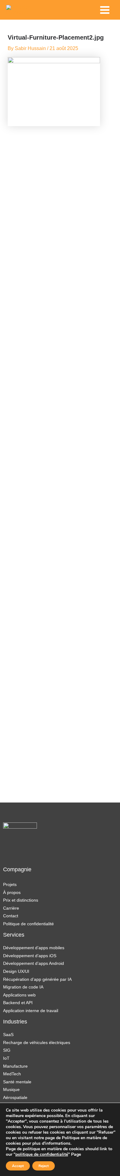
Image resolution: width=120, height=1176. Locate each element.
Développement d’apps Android (33, 963)
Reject (43, 1165)
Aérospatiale (15, 1097)
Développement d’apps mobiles (33, 947)
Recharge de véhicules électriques (36, 1042)
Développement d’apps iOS (29, 955)
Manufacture (15, 1066)
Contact (10, 915)
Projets (10, 884)
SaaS (8, 1034)
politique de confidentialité (41, 1154)
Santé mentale (17, 1081)
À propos (12, 892)
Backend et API (18, 1002)
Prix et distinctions (20, 900)
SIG (6, 1050)
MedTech (12, 1073)
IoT (6, 1058)
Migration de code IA (23, 987)
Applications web (19, 994)
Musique (11, 1089)
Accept (18, 1165)
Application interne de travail (30, 1010)
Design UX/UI (16, 971)
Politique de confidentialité (28, 923)
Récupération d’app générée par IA (37, 979)
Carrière (11, 908)
